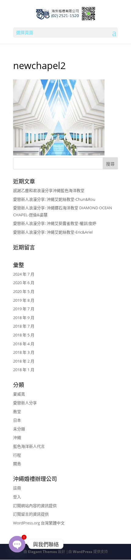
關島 (17, 463)
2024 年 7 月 (23, 274)
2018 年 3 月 (23, 352)
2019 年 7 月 (23, 308)
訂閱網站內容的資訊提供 (35, 505)
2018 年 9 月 (23, 317)
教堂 (17, 411)
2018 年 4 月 (23, 343)
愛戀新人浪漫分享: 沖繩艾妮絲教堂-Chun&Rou (54, 199)
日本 (17, 420)
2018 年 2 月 (23, 361)
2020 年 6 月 (23, 282)
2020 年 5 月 (23, 291)
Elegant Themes (42, 551)
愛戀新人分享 (25, 402)
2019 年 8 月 (23, 300)
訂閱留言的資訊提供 (31, 514)
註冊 (17, 488)
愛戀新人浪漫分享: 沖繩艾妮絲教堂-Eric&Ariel (53, 232)
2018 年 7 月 (23, 326)
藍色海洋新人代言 (29, 446)
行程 (17, 455)
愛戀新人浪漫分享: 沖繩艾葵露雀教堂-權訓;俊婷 (54, 223)
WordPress (82, 551)
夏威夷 (19, 394)
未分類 (19, 429)
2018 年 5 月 (23, 335)
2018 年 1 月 (23, 369)
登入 (17, 496)
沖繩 (17, 437)
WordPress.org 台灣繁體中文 (39, 523)
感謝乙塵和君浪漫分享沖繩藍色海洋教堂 (48, 190)
